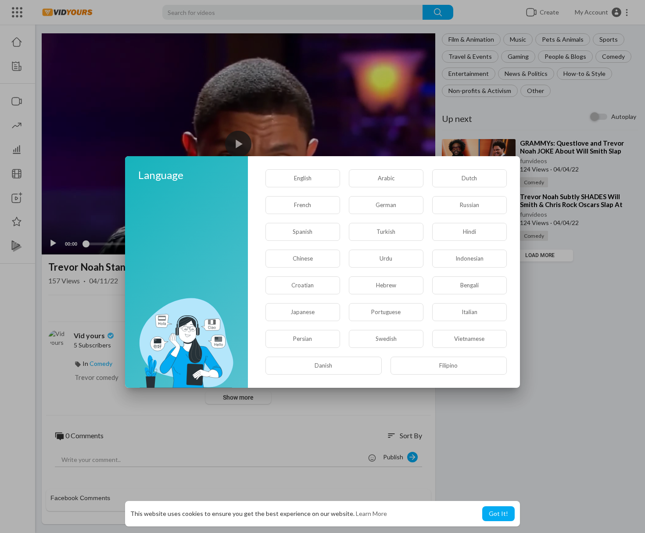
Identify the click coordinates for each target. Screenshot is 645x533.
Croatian (302, 285)
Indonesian (469, 258)
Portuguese (386, 311)
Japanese (302, 311)
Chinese (303, 258)
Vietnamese (469, 338)
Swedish (386, 338)
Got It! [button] (498, 513)
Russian (469, 204)
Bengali (469, 285)
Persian (302, 338)
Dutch (469, 178)
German (386, 204)
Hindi (469, 231)
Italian (469, 311)
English (303, 178)
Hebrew (386, 285)
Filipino (448, 365)
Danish (323, 365)
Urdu (386, 258)
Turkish (385, 231)
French (302, 204)
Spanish (302, 231)
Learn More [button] (371, 513)
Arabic (386, 178)
